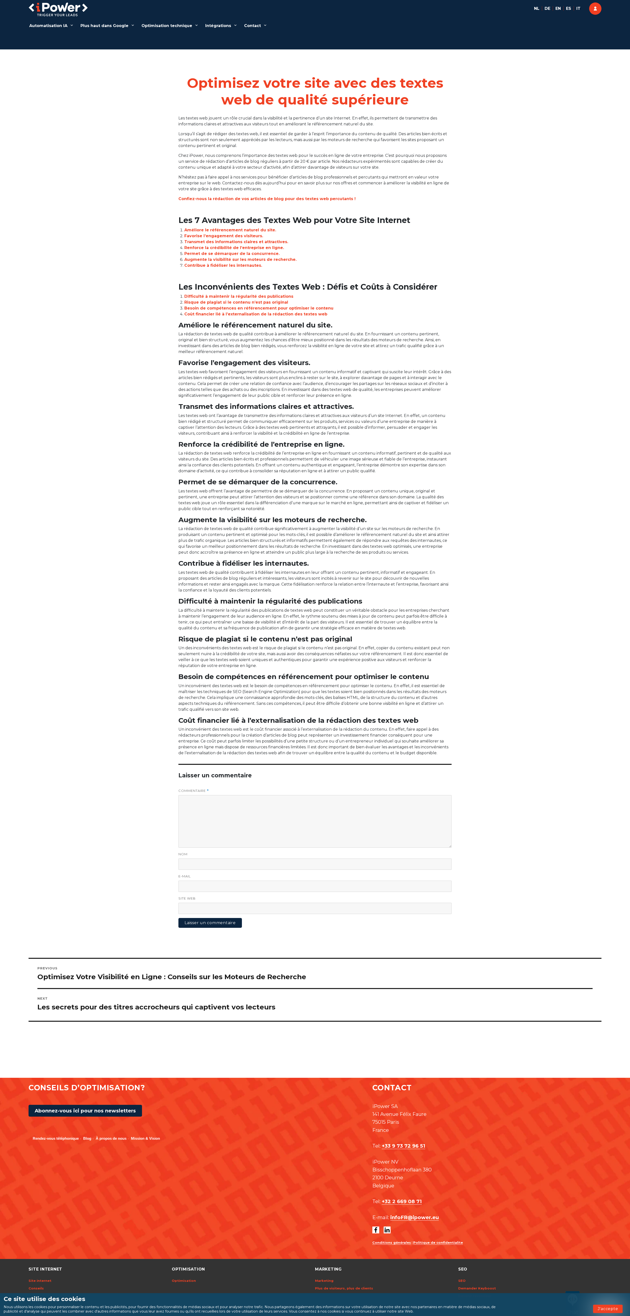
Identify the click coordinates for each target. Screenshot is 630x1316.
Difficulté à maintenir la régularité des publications (238, 296)
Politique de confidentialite (438, 1242)
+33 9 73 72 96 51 (403, 1146)
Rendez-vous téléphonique (56, 1138)
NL (536, 8)
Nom (183, 854)
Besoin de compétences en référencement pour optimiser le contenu (258, 308)
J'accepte (608, 1308)
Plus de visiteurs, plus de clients (344, 1288)
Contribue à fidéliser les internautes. (223, 265)
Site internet (40, 1281)
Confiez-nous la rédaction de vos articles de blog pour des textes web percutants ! (267, 198)
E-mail (184, 876)
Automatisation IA (48, 25)
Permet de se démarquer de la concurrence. (232, 253)
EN (558, 8)
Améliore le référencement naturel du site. (230, 230)
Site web (187, 898)
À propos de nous (111, 1138)
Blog (87, 1138)
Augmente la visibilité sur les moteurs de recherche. (240, 259)
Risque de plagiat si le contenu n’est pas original (236, 302)
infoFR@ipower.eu (414, 1217)
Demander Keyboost (477, 1288)
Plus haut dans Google (104, 25)
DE (547, 8)
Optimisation (184, 1281)
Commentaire (193, 791)
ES (568, 8)
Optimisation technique (167, 25)
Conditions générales (391, 1242)
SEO (462, 1281)
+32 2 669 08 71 (402, 1201)
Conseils (36, 1288)
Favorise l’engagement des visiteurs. (223, 236)
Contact (252, 25)
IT (578, 8)
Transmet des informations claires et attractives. (236, 241)
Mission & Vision (145, 1138)
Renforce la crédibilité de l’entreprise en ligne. (234, 247)
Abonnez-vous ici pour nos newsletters (85, 1111)
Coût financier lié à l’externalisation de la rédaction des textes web (255, 314)
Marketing (324, 1281)
